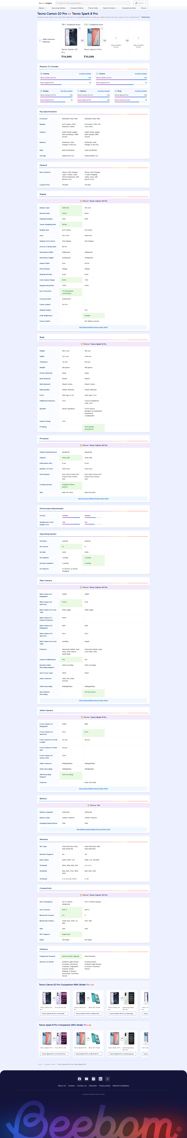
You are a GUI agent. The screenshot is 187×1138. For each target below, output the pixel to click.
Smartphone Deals (129, 8)
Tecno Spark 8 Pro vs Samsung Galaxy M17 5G (123, 1054)
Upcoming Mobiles (58, 8)
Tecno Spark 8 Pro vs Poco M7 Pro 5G (55, 1054)
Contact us (82, 1086)
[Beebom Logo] (45, 3)
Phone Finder (93, 8)
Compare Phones (49, 1064)
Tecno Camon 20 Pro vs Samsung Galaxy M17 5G (123, 1013)
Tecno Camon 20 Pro (69, 50)
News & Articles (109, 8)
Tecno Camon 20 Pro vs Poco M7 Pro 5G (55, 1013)
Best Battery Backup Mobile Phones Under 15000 (93, 829)
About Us (62, 1086)
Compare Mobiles (76, 8)
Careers (71, 1086)
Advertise (93, 1086)
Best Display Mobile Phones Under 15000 (93, 327)
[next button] (145, 1003)
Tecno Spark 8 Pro (93, 49)
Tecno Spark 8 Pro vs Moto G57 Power (89, 1054)
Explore (41, 8)
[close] (79, 28)
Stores (143, 8)
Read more (146, 17)
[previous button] (41, 1003)
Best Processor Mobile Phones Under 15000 (93, 498)
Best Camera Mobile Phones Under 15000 (93, 700)
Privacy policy (104, 1086)
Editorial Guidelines (121, 1086)
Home (40, 1064)
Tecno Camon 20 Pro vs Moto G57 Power (89, 1013)
